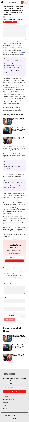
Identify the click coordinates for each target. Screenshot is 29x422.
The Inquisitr (6, 224)
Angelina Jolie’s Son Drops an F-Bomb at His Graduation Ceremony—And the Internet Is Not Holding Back (18, 141)
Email (6, 305)
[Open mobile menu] (2, 2)
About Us (5, 396)
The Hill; (21, 209)
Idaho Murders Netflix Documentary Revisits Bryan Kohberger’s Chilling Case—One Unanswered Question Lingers (18, 122)
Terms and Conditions (8, 399)
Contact (5, 408)
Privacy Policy (6, 402)
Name (6, 297)
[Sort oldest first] (13, 268)
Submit (14, 261)
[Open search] (22, 2)
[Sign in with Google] (26, 2)
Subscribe (14, 391)
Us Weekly (8, 157)
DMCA (4, 405)
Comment (7, 284)
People (21, 52)
